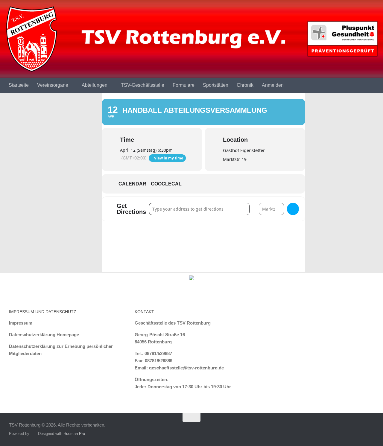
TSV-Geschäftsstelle (142, 85)
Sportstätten (215, 85)
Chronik (245, 85)
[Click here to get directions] (293, 209)
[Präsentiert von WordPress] (32, 434)
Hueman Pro (74, 433)
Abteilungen (94, 85)
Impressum (20, 322)
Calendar (132, 183)
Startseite (19, 85)
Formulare (183, 85)
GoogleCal (166, 183)
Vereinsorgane (52, 85)
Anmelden (273, 85)
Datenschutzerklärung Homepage (44, 334)
